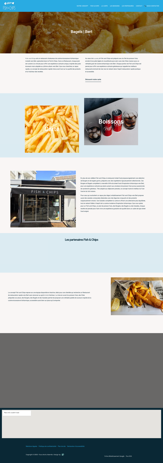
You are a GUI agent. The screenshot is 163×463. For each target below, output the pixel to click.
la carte (95, 58)
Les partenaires (128, 6)
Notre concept (82, 6)
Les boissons (115, 6)
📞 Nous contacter (152, 6)
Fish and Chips (30, 58)
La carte (104, 6)
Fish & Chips (94, 6)
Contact (139, 6)
